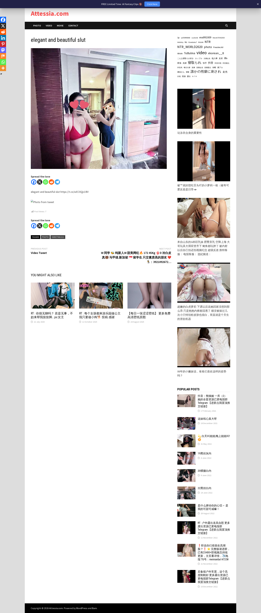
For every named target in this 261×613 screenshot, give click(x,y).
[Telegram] (57, 182)
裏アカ (220, 67)
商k (225, 58)
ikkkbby (180, 42)
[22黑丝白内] (186, 488)
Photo (37, 25)
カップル (198, 58)
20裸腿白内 (204, 470)
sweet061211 (58, 237)
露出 (189, 76)
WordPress (81, 608)
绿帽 (214, 67)
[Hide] (1, 74)
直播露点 (207, 68)
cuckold (195, 38)
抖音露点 (226, 63)
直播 (193, 68)
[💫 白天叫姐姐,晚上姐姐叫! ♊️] (186, 436)
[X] (39, 182)
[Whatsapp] (45, 182)
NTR (208, 42)
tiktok (180, 53)
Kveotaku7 (192, 42)
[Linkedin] (3, 38)
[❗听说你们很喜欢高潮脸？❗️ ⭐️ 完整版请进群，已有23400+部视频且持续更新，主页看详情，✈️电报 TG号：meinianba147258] (186, 546)
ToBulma (189, 53)
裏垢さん (181, 72)
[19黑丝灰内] (186, 454)
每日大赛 (187, 67)
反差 (221, 58)
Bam (94, 608)
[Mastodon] (3, 50)
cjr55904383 (185, 38)
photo (45, 237)
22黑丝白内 (204, 488)
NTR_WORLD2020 (190, 47)
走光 (225, 71)
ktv (186, 42)
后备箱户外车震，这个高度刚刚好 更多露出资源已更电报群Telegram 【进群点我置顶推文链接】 (214, 577)
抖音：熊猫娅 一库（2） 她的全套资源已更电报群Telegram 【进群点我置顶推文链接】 (214, 401)
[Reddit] (51, 182)
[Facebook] (33, 182)
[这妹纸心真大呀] (186, 419)
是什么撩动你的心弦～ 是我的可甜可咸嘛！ (213, 507)
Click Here (152, 4)
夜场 (179, 63)
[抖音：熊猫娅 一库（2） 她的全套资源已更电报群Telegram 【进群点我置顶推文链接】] (186, 396)
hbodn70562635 (219, 38)
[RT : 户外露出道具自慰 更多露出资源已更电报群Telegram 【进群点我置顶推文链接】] (186, 523)
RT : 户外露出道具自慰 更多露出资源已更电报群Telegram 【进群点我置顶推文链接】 (214, 528)
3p (178, 37)
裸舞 (187, 72)
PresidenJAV (218, 47)
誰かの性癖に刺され (206, 71)
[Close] (257, 4)
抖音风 (179, 68)
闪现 (179, 76)
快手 (205, 63)
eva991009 (205, 37)
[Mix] (3, 56)
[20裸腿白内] (186, 471)
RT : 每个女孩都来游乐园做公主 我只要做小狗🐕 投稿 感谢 (100, 315)
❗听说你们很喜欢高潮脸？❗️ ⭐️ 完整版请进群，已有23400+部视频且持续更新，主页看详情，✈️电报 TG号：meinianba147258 (214, 552)
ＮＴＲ (194, 76)
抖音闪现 (218, 63)
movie (200, 42)
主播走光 (207, 58)
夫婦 (185, 63)
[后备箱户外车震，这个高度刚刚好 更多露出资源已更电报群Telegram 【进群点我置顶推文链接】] (186, 572)
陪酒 (184, 76)
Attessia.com (50, 13)
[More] (3, 68)
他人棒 (215, 58)
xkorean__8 (216, 53)
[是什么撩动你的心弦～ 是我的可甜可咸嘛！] (186, 506)
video (202, 52)
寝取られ (194, 62)
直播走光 (199, 68)
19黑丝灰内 (204, 453)
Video (49, 25)
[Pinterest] (3, 44)
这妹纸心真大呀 (207, 418)
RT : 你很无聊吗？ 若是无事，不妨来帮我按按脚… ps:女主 (52, 315)
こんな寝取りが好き (185, 58)
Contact (73, 25)
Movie (60, 25)
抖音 (210, 62)
